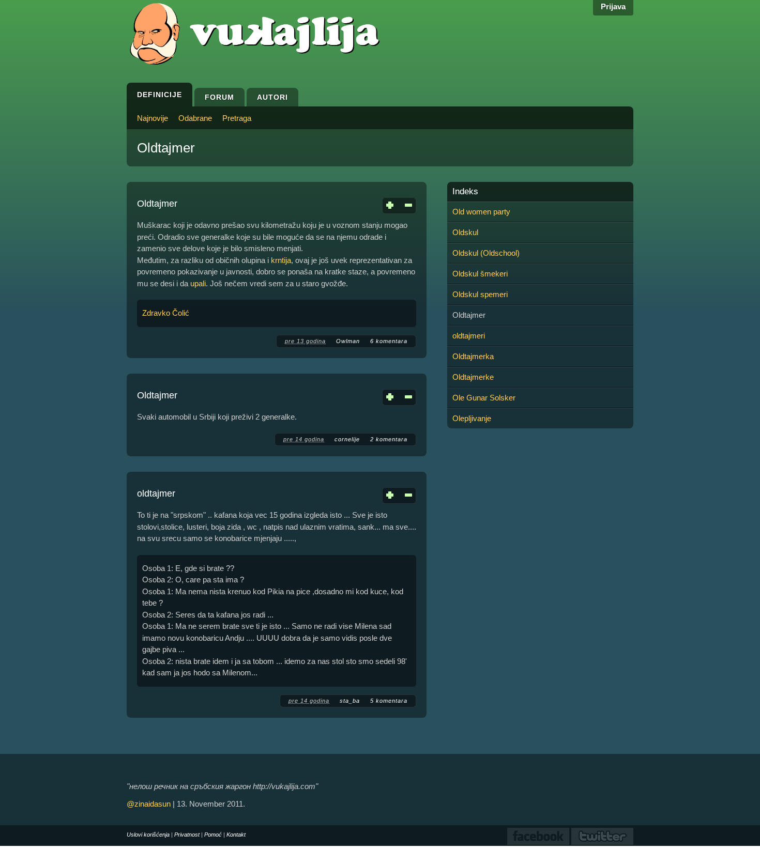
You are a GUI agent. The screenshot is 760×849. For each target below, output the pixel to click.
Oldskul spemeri (480, 294)
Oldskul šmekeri (480, 273)
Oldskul (465, 232)
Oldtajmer (157, 203)
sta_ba (350, 701)
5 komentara (388, 701)
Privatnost (187, 834)
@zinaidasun (149, 803)
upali (198, 283)
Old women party (481, 211)
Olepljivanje (471, 418)
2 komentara (388, 439)
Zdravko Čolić (165, 312)
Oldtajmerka (473, 356)
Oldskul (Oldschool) (486, 253)
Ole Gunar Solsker (483, 397)
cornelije (347, 439)
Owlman (348, 341)
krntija (281, 260)
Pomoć (213, 834)
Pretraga (236, 118)
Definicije (159, 94)
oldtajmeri (468, 335)
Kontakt (236, 834)
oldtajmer (156, 493)
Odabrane (195, 118)
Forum (219, 97)
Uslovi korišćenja (148, 834)
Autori (272, 97)
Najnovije (152, 118)
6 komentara (388, 341)
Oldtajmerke (473, 377)
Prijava (613, 6)
